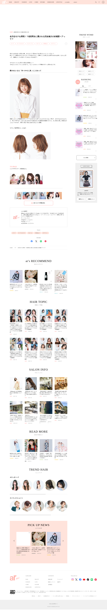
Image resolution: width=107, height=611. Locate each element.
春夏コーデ (91, 71)
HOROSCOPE (50, 2)
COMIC (36, 2)
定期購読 (50, 584)
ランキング (59, 579)
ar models (67, 2)
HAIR (10, 2)
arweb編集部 (24, 211)
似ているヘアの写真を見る (39, 202)
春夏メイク (91, 74)
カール (38, 43)
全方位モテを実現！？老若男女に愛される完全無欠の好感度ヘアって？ (32, 247)
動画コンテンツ (51, 582)
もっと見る (86, 157)
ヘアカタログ (21, 43)
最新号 (58, 582)
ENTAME (42, 2)
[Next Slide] (63, 540)
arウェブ (28, 221)
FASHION (24, 2)
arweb (11, 247)
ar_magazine (29, 219)
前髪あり (46, 43)
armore (75, 2)
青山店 (13, 166)
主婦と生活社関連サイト (53, 603)
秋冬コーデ (81, 71)
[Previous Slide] (14, 540)
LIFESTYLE (59, 2)
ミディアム (30, 43)
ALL (83, 86)
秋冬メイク (81, 74)
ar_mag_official (26, 218)
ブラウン (54, 43)
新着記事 (50, 579)
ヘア (13, 43)
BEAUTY (17, 2)
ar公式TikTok (31, 223)
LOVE (30, 2)
